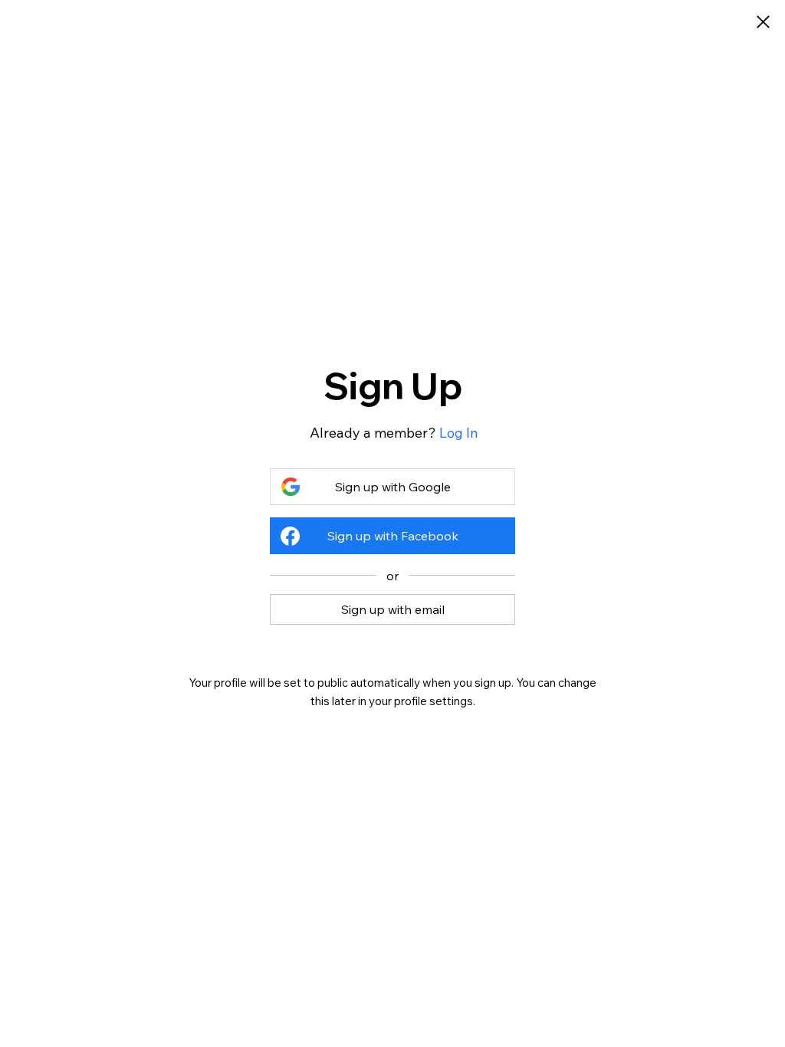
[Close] (763, 23)
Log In (458, 432)
